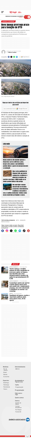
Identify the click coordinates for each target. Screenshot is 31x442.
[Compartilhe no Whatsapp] (14, 57)
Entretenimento (20, 367)
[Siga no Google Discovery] (24, 57)
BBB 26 (17, 369)
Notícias (5, 367)
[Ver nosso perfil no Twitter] (11, 231)
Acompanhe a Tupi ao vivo (19, 381)
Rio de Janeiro (5, 369)
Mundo (5, 374)
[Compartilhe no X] (11, 57)
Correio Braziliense (18, 407)
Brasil (5, 372)
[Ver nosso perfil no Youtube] (28, 231)
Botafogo (6, 382)
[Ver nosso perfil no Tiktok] (24, 231)
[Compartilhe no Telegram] (17, 57)
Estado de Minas (18, 403)
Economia (6, 376)
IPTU (18, 220)
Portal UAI (18, 412)
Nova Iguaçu (5, 221)
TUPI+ (17, 385)
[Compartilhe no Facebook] (9, 57)
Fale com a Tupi (18, 393)
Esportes (6, 380)
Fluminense (6, 387)
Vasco (5, 389)
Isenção (23, 220)
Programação (19, 387)
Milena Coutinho (12, 52)
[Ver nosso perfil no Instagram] (7, 231)
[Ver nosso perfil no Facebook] (2, 231)
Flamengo (6, 385)
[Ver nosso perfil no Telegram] (20, 231)
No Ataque (18, 409)
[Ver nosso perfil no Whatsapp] (15, 231)
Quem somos (19, 397)
